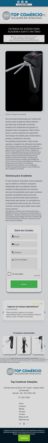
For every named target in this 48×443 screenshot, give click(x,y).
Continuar (24, 438)
